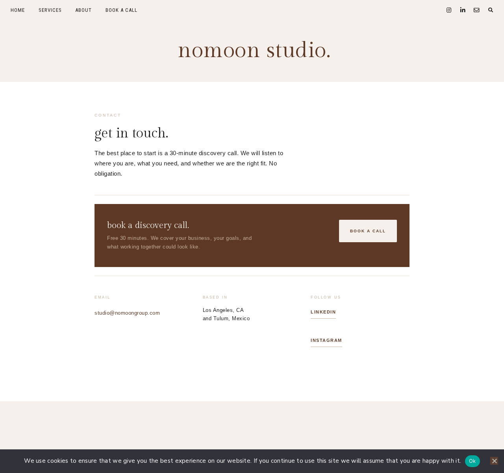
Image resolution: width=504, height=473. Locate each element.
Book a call (368, 231)
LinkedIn (323, 312)
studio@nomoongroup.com (127, 313)
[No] (494, 461)
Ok (472, 461)
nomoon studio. (254, 50)
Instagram (326, 340)
